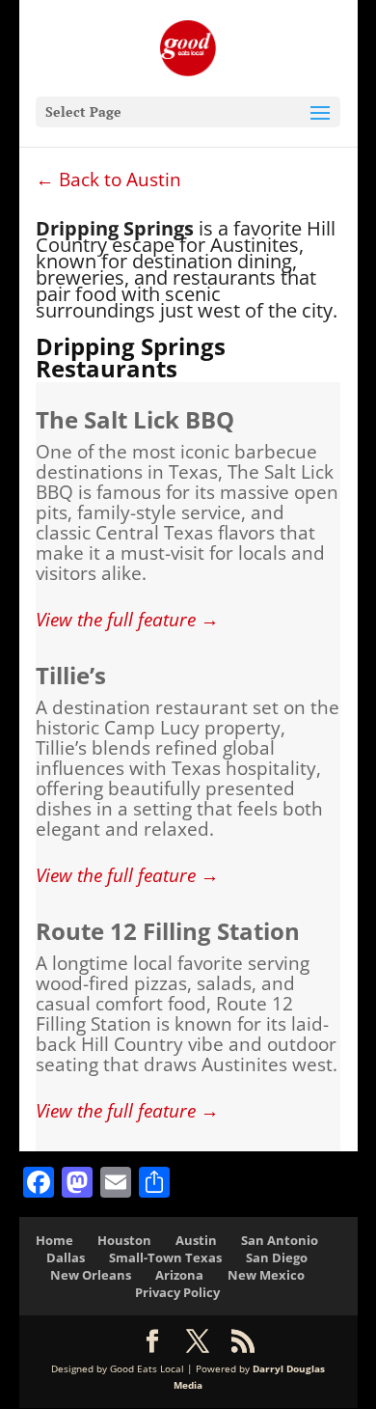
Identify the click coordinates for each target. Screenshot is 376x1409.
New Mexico (266, 1275)
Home (54, 1240)
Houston (124, 1240)
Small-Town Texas (165, 1257)
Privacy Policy (177, 1292)
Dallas (65, 1257)
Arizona (179, 1275)
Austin (196, 1240)
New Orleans (90, 1275)
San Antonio (279, 1240)
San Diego (277, 1257)
